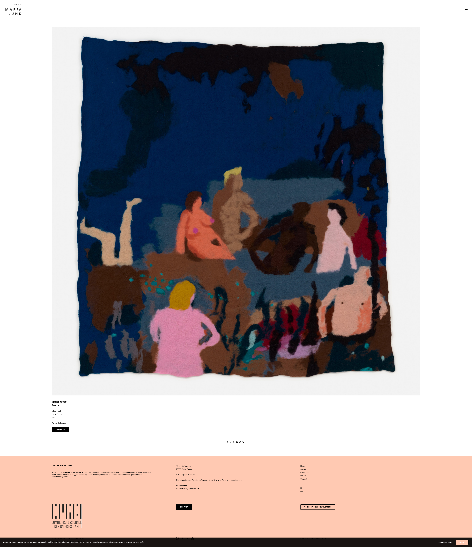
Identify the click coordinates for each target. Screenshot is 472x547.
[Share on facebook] (227, 442)
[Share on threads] (233, 442)
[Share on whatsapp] (240, 442)
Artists (303, 469)
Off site (303, 476)
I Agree (461, 542)
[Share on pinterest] (237, 442)
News (302, 466)
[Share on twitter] (230, 442)
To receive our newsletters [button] (317, 507)
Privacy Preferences (445, 542)
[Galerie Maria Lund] (13, 9)
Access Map (181, 486)
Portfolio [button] (60, 429)
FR (301, 488)
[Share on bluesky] (243, 442)
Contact (303, 479)
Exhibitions (304, 472)
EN (301, 491)
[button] (466, 9)
